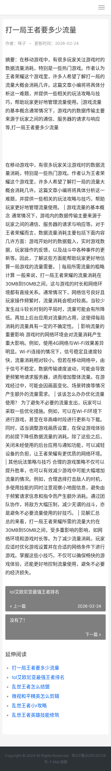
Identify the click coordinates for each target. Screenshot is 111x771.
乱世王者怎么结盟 (31, 687)
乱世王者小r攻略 (29, 705)
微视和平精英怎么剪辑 (35, 696)
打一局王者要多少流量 (35, 668)
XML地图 (59, 762)
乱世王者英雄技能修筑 (35, 715)
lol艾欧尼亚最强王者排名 (38, 677)
